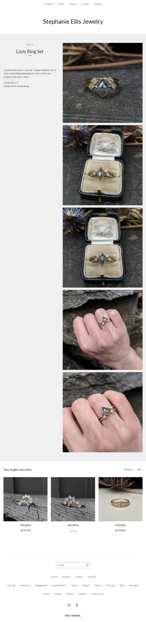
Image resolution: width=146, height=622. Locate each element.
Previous (128, 469)
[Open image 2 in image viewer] (103, 165)
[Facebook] (77, 605)
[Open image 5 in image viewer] (103, 412)
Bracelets (134, 585)
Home (54, 576)
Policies (70, 593)
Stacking (110, 585)
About (61, 4)
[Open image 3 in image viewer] (103, 248)
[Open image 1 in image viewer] (103, 83)
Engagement (41, 585)
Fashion (86, 585)
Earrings (11, 585)
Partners (82, 593)
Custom (73, 4)
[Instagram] (69, 605)
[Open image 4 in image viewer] (103, 330)
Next (139, 469)
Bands (74, 585)
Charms (98, 585)
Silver (122, 585)
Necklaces (25, 585)
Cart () (97, 4)
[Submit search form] (87, 565)
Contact (85, 4)
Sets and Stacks (59, 585)
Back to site (97, 593)
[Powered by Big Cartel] (73, 616)
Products (49, 4)
